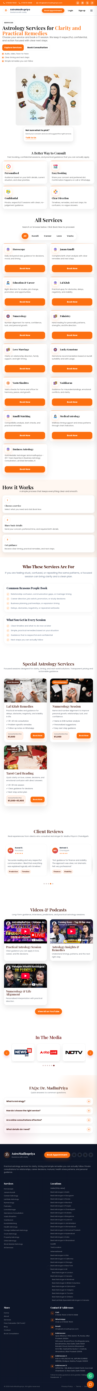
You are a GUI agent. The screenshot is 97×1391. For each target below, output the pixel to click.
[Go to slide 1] (43, 1065)
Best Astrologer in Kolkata (61, 1213)
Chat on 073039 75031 (64, 1322)
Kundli (35, 236)
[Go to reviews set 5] (52, 883)
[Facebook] (82, 3)
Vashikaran (8, 1220)
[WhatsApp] (92, 3)
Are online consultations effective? (24, 1120)
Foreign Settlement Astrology (16, 1230)
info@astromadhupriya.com (50, 3)
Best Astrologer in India (60, 1237)
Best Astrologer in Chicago (61, 1262)
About (6, 1316)
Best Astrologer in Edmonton (63, 1286)
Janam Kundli (9, 1192)
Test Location (56, 1247)
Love (59, 236)
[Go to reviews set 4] (50, 883)
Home (6, 1313)
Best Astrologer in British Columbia (66, 1283)
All (25, 236)
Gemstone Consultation (13, 1213)
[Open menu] (91, 10)
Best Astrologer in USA (60, 1255)
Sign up (82, 10)
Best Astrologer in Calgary (62, 1290)
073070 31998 (26, 3)
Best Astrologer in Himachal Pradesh (65, 1230)
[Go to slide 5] (51, 1065)
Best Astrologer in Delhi (60, 1192)
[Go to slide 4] (49, 1065)
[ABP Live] (74, 1052)
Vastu (70, 236)
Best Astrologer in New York (62, 1265)
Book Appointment (53, 10)
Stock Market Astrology (13, 1244)
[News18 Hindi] (48, 1052)
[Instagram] (78, 3)
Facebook (55, 1377)
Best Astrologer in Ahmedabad (63, 1226)
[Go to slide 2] (45, 1065)
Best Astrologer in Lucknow (61, 1220)
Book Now (25, 268)
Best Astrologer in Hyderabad (63, 1233)
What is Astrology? (15, 1101)
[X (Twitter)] (87, 3)
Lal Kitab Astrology (11, 1199)
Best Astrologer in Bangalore (62, 1216)
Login (70, 10)
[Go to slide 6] (53, 1065)
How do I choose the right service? (23, 1110)
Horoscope (8, 1189)
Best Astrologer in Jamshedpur (63, 1223)
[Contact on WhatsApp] (90, 1375)
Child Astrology (10, 1240)
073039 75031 (11, 3)
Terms (78, 1386)
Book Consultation (37, 47)
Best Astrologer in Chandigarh (63, 1209)
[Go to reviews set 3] (48, 883)
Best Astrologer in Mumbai (61, 1202)
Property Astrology (11, 1237)
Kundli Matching (10, 1223)
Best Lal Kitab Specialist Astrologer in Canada (70, 1300)
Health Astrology (10, 1227)
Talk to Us (31, 137)
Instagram (85, 1375)
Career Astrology (11, 1196)
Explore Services (13, 47)
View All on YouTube (48, 1011)
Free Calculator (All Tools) (14, 1323)
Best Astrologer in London (62, 1272)
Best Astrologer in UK (59, 1269)
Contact (7, 1330)
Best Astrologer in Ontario (62, 1297)
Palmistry (7, 1206)
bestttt (53, 1244)
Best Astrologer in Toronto (62, 1293)
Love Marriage (10, 1209)
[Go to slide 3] (47, 1065)
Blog (6, 1326)
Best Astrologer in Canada (61, 1276)
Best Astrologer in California (62, 1259)
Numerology (9, 1202)
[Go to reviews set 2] (46, 883)
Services (7, 1320)
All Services (8, 1247)
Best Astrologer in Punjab (61, 1206)
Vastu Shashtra (10, 1216)
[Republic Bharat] (23, 1052)
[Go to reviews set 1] (44, 883)
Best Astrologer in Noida (60, 1199)
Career (47, 236)
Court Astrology (10, 1234)
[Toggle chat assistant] (90, 1384)
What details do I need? (18, 1129)
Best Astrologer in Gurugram (62, 1195)
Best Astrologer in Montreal (63, 1279)
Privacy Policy (67, 1386)
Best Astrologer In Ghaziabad (63, 1240)
